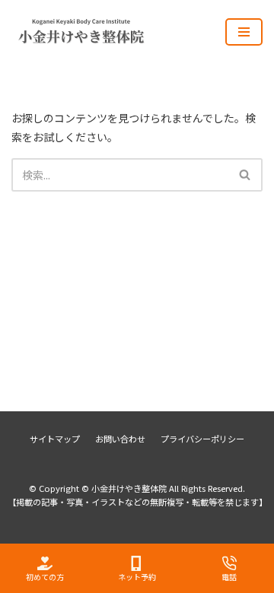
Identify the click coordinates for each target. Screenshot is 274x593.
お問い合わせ (120, 439)
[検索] (245, 175)
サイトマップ (55, 439)
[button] (244, 174)
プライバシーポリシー (202, 439)
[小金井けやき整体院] (87, 31)
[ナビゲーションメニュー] (244, 32)
